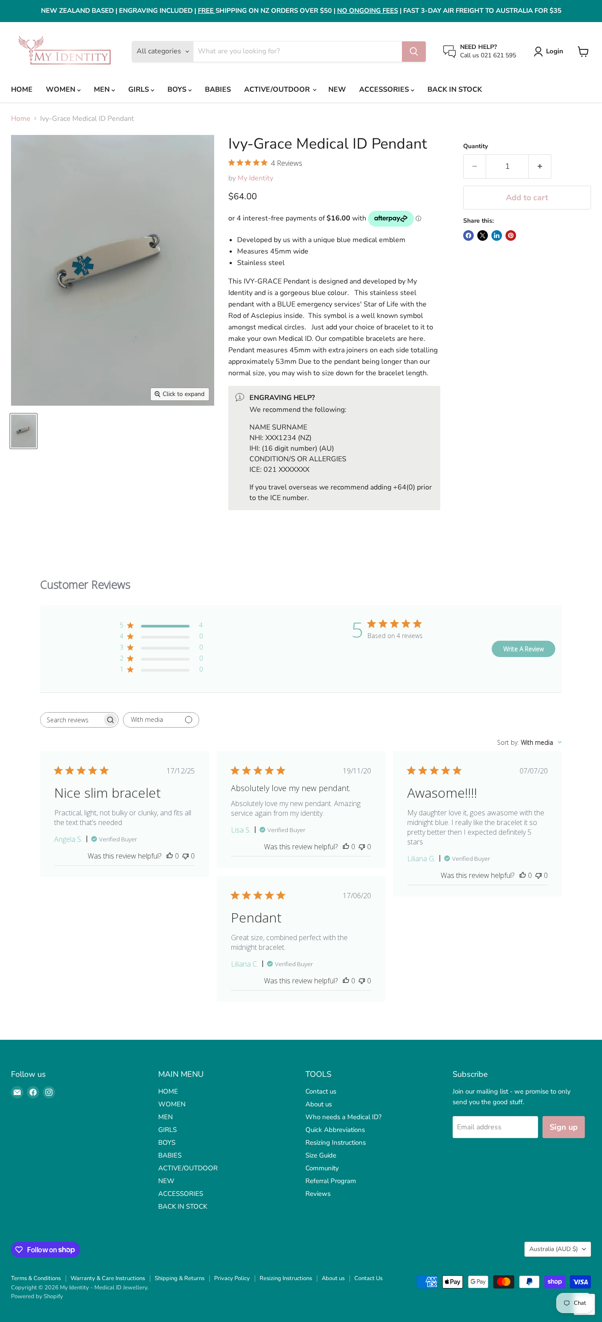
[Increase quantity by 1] (540, 166)
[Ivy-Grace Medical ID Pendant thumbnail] (23, 431)
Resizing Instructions (335, 1142)
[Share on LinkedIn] (496, 235)
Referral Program (330, 1180)
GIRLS (139, 89)
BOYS (177, 89)
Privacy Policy (232, 1278)
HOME (22, 89)
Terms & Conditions (36, 1278)
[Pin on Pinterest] (510, 235)
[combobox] (529, 742)
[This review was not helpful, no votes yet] (185, 856)
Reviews (318, 1193)
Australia (553, 1249)
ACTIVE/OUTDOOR (278, 89)
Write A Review (523, 649)
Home (20, 119)
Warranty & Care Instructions (108, 1278)
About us (318, 1104)
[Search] (414, 51)
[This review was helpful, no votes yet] (170, 856)
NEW (337, 89)
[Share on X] (482, 235)
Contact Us (368, 1278)
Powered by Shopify (37, 1296)
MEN (102, 89)
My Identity (255, 178)
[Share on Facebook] (468, 235)
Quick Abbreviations (335, 1129)
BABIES (218, 89)
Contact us (320, 1091)
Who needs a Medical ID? (343, 1117)
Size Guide (320, 1155)
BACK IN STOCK (454, 89)
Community (322, 1168)
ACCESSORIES (385, 89)
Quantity (475, 146)
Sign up (564, 1127)
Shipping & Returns (179, 1278)
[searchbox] (71, 720)
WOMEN (61, 89)
